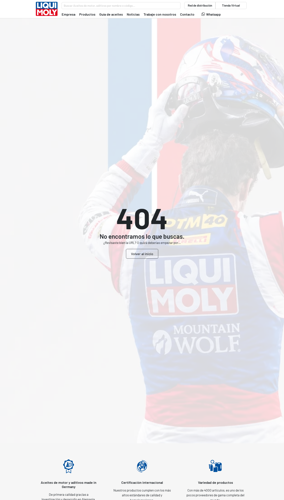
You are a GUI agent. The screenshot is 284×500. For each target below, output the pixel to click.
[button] (68, 14)
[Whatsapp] (203, 14)
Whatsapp (213, 14)
